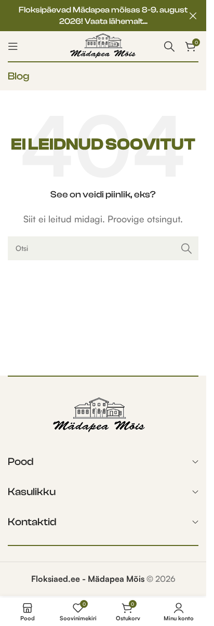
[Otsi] (186, 248)
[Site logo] (103, 45)
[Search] (169, 46)
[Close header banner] (193, 15)
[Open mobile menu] (13, 46)
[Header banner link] (103, 15)
